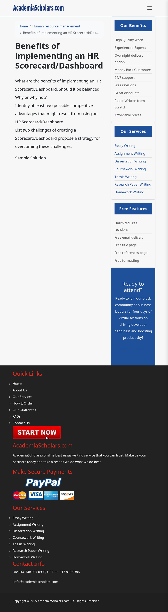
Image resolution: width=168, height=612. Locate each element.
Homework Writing (129, 192)
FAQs (17, 416)
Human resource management (56, 26)
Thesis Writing (126, 177)
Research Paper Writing (133, 184)
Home (23, 26)
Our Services (22, 396)
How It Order (23, 403)
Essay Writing (125, 145)
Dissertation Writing (130, 161)
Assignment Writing (130, 153)
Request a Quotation (133, 349)
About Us (20, 390)
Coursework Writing (130, 169)
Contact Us (21, 423)
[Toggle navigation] (149, 8)
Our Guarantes (24, 410)
